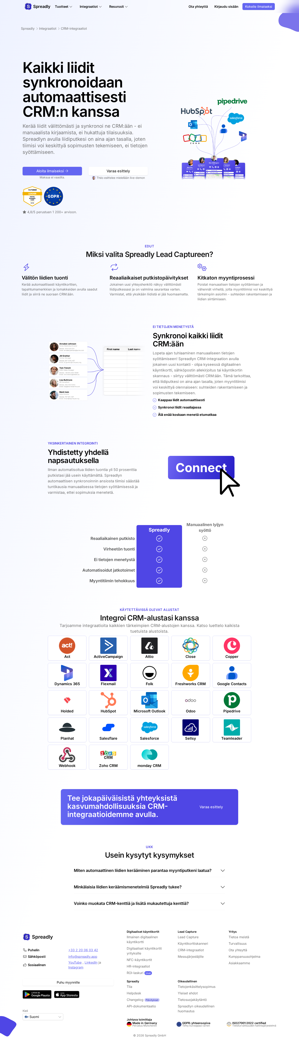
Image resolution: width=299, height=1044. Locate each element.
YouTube (75, 962)
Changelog (135, 1000)
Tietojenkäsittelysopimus (196, 987)
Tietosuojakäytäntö (192, 1000)
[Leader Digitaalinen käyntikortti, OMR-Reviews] (32, 196)
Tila (129, 987)
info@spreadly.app (82, 956)
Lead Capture (188, 937)
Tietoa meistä (239, 937)
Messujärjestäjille (191, 956)
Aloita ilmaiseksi (50, 171)
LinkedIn (91, 962)
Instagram (75, 967)
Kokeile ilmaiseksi (258, 6)
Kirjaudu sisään (226, 6)
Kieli (25, 1010)
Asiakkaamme (239, 963)
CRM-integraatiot (191, 950)
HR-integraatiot (138, 966)
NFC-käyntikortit (139, 960)
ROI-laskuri (135, 973)
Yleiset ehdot (188, 993)
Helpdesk (134, 993)
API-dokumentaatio (141, 1006)
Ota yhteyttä (198, 6)
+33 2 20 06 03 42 (83, 950)
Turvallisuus (238, 943)
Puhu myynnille (68, 982)
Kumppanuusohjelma (244, 956)
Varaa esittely (118, 171)
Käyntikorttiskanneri (193, 943)
